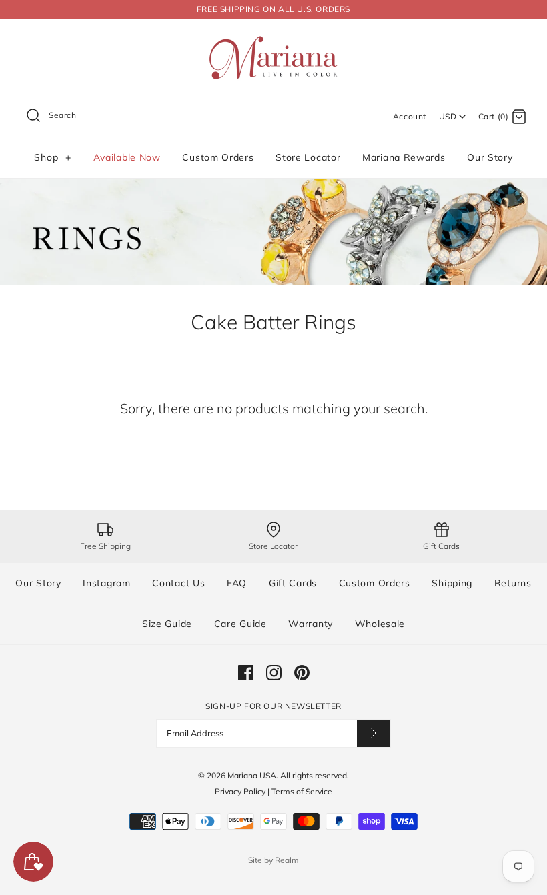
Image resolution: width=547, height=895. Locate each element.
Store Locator (308, 157)
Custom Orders (217, 157)
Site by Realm (273, 860)
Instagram (106, 583)
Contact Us (178, 583)
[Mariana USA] (273, 40)
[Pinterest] (302, 672)
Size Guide (167, 624)
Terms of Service (301, 791)
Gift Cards (293, 583)
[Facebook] (245, 672)
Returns (513, 583)
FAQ (237, 583)
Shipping (452, 583)
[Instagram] (274, 672)
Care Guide (240, 624)
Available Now (127, 157)
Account (409, 116)
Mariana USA (251, 775)
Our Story (489, 157)
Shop (52, 157)
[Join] (373, 733)
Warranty (310, 624)
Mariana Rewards (404, 157)
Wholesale (380, 624)
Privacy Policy (240, 791)
